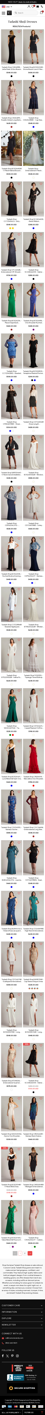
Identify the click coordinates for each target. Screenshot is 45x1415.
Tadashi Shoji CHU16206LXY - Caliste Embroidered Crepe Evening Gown (33, 1239)
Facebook (3, 1356)
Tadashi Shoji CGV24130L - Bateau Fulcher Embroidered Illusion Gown (11, 828)
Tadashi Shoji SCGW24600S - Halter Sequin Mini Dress (33, 1082)
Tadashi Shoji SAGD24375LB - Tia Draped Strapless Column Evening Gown (11, 727)
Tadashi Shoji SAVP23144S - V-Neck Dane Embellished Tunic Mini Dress (11, 474)
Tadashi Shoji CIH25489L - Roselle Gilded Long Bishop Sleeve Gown (11, 119)
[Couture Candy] (9, 13)
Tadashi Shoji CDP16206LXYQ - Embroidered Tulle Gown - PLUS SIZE (11, 524)
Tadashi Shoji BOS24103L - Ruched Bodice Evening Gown (11, 575)
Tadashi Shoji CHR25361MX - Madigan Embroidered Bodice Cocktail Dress (33, 1186)
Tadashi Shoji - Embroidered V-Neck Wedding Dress (33, 170)
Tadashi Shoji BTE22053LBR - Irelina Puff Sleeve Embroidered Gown (11, 676)
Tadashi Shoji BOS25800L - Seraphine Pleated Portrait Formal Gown (33, 372)
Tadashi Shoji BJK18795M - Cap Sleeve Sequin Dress (33, 980)
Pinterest (12, 1356)
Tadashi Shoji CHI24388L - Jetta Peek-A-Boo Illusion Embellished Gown (11, 68)
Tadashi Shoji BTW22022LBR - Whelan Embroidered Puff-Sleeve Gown (33, 626)
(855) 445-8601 (11, 1343)
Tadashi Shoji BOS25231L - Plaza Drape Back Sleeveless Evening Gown (12, 322)
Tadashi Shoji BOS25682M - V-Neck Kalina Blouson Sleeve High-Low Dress (12, 170)
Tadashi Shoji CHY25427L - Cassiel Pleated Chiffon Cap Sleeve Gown (33, 727)
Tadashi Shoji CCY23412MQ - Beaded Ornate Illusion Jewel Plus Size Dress (11, 372)
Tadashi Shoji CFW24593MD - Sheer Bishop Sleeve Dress (11, 423)
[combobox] (26, 12)
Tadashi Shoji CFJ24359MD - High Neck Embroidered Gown (33, 930)
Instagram (17, 1356)
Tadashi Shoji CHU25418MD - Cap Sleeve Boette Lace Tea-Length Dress (33, 119)
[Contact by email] (38, 6)
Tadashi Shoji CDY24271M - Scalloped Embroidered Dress (11, 980)
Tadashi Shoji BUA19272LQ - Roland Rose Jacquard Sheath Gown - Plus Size (11, 930)
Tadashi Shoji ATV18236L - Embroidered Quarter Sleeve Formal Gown (11, 1082)
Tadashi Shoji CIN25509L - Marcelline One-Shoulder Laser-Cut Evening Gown (33, 778)
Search (16, 12)
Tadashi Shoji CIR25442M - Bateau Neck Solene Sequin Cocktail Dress (33, 1135)
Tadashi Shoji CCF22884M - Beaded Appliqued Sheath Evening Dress (11, 626)
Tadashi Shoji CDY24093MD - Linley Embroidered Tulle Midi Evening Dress (33, 524)
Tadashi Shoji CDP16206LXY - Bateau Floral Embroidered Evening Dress (33, 575)
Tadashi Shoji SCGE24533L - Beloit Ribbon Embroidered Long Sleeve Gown (33, 220)
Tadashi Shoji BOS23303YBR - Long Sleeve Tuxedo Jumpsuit (11, 1031)
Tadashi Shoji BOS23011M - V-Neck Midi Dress (11, 1186)
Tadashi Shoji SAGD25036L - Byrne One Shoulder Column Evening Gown (11, 1135)
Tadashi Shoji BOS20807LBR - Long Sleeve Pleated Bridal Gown (33, 1031)
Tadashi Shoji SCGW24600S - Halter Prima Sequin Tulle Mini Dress (33, 271)
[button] (15, 1253)
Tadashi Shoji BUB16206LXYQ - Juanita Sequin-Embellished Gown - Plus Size (11, 879)
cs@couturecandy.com (14, 1338)
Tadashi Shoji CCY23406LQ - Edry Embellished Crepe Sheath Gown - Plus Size (11, 220)
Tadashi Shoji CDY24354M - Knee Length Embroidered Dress (33, 423)
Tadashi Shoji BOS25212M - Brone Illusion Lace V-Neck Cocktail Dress (33, 68)
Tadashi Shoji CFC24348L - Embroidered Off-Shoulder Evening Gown (11, 271)
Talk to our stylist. (27, 2)
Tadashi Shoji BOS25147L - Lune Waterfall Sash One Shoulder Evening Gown (11, 778)
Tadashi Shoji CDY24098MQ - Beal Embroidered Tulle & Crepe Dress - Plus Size (33, 879)
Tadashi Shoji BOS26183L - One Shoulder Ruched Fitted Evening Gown (33, 322)
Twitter (7, 1356)
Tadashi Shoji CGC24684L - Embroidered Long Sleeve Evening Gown (33, 828)
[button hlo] (11, 76)
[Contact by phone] (42, 6)
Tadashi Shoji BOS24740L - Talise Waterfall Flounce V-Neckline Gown (11, 1239)
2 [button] (24, 1253)
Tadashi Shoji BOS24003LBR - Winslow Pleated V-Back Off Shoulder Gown (33, 474)
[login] (29, 7)
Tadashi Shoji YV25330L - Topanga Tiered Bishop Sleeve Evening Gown (33, 676)
